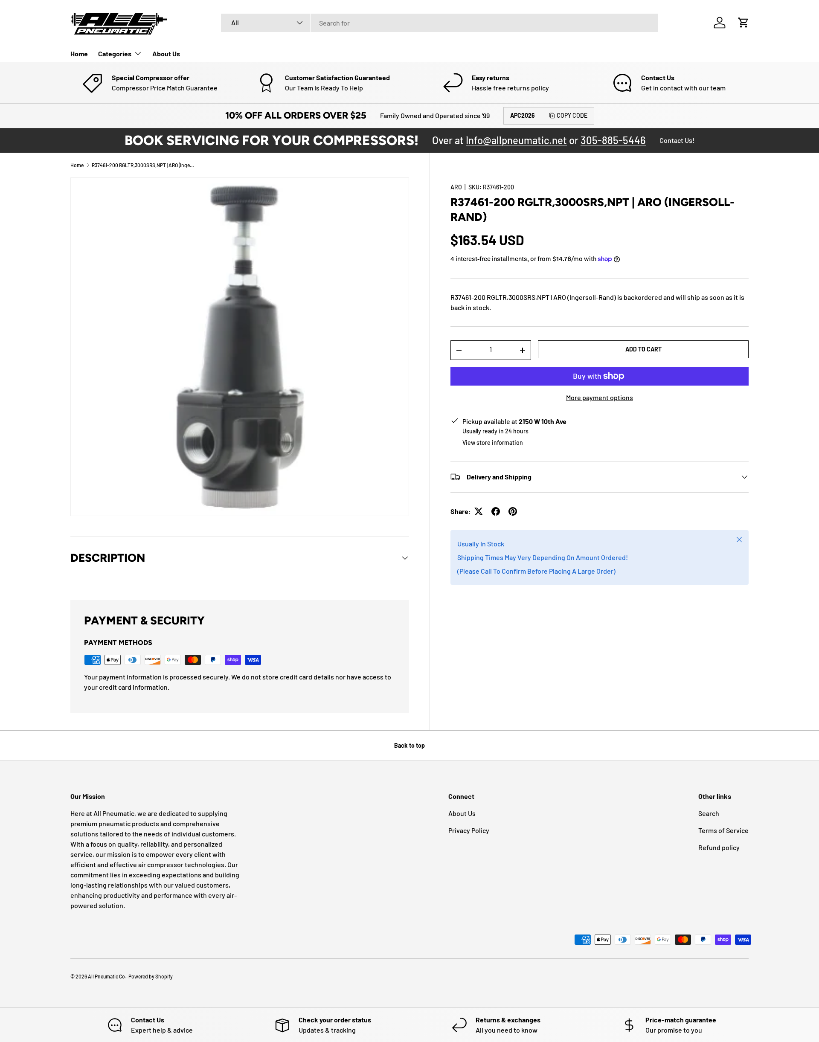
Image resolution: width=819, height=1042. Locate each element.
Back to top (409, 745)
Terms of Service (723, 830)
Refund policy (719, 847)
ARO (456, 187)
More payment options (599, 397)
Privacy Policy (468, 830)
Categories (114, 53)
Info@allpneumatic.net (516, 140)
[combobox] (439, 23)
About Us (166, 53)
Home (79, 53)
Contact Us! (676, 140)
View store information (492, 442)
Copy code (572, 115)
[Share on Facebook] (495, 511)
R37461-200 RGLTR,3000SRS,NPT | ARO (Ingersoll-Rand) (143, 165)
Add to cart (643, 348)
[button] (743, 22)
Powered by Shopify (150, 976)
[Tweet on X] (478, 511)
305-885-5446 (613, 140)
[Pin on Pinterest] (512, 511)
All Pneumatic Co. (107, 976)
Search (708, 813)
